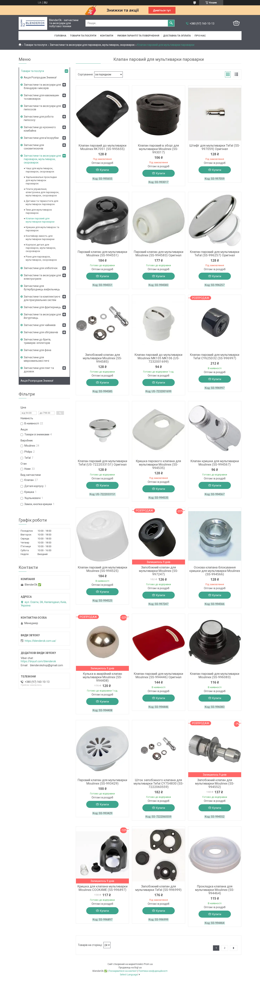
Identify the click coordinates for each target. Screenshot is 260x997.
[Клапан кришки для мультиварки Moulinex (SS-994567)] (214, 429)
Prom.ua (148, 964)
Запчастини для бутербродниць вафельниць (42, 287)
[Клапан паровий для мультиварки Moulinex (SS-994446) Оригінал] (158, 642)
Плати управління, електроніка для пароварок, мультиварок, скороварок (42, 192)
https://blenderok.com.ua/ (40, 640)
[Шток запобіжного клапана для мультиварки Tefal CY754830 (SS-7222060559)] (158, 748)
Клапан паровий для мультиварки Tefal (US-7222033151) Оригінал (102, 462)
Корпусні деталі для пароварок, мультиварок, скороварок (41, 248)
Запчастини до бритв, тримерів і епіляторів (37, 341)
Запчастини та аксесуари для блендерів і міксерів (42, 86)
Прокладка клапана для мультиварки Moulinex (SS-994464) (214, 890)
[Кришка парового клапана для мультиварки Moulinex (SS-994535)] (158, 429)
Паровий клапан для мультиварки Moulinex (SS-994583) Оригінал (158, 253)
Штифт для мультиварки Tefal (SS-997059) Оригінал (214, 147)
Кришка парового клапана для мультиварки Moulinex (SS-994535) (158, 464)
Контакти (106, 35)
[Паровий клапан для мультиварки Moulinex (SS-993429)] (102, 748)
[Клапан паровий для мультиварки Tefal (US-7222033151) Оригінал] (102, 429)
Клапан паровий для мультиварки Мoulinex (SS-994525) (102, 569)
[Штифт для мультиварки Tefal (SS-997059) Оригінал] (214, 114)
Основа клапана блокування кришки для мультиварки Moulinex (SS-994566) (214, 571)
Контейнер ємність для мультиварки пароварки (40, 237)
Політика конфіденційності (152, 971)
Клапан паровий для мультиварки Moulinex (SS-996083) (214, 675)
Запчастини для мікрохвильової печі (36, 359)
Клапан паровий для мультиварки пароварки (40, 220)
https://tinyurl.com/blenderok (38, 661)
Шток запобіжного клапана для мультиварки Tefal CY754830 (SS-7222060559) (158, 783)
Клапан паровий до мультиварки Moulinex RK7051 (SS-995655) (102, 147)
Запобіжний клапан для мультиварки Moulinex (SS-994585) (102, 358)
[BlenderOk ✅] (33, 23)
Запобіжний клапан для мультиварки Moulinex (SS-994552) (214, 783)
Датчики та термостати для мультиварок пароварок (42, 203)
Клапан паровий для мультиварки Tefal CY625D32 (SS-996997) (214, 356)
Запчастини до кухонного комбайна (40, 129)
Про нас (200, 35)
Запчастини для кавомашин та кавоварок (41, 97)
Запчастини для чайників (40, 325)
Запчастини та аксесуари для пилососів (42, 107)
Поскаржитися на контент (123, 971)
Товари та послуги (83, 35)
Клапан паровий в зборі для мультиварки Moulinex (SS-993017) (158, 149)
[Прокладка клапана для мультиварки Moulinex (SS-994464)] (214, 854)
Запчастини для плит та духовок (39, 369)
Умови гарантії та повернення (138, 35)
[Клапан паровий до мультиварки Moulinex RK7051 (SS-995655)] (102, 114)
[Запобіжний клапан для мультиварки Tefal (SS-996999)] (158, 854)
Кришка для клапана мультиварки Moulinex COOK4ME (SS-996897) (102, 888)
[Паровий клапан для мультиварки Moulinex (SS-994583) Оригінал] (158, 220)
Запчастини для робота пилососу (38, 118)
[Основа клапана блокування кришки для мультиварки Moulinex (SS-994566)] (214, 536)
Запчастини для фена (37, 350)
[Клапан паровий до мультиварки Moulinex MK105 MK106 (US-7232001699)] (158, 323)
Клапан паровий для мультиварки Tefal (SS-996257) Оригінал (214, 253)
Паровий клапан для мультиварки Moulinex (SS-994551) (102, 253)
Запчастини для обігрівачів (41, 332)
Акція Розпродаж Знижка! (40, 77)
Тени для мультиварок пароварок (39, 211)
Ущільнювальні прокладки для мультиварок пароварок (41, 180)
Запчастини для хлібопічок (40, 268)
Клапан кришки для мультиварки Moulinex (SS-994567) (215, 462)
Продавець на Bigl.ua (130, 967)
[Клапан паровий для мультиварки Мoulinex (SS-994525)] (102, 536)
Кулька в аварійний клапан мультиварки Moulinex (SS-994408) (102, 677)
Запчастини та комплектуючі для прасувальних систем (42, 298)
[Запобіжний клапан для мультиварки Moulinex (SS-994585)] (102, 323)
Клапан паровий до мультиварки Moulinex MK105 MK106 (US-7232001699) (158, 358)
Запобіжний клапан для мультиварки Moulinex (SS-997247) (158, 571)
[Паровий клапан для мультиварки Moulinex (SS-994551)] (102, 220)
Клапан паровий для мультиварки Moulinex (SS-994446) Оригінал (158, 675)
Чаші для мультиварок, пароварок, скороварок (40, 170)
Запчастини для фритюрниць (42, 307)
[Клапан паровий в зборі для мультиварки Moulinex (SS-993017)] (158, 114)
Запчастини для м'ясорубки (41, 137)
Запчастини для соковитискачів (34, 147)
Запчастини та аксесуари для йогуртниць (42, 316)
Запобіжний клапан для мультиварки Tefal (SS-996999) (158, 888)
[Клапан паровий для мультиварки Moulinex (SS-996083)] (214, 642)
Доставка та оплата (177, 35)
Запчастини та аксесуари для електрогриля (42, 277)
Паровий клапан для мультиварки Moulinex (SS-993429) (102, 781)
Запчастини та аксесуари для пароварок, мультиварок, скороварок (92, 44)
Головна (60, 35)
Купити (104, 169)
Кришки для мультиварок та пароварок (42, 229)
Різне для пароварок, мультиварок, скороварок (41, 258)
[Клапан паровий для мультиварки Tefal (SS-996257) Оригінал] (214, 220)
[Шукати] (171, 23)
